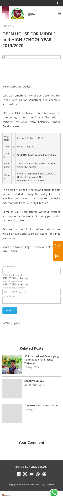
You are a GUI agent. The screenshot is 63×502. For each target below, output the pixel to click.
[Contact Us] (58, 246)
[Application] (58, 256)
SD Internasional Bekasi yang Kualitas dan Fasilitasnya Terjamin (31, 364)
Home (5, 25)
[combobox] (6, 292)
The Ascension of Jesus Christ (31, 413)
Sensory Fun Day (31, 389)
